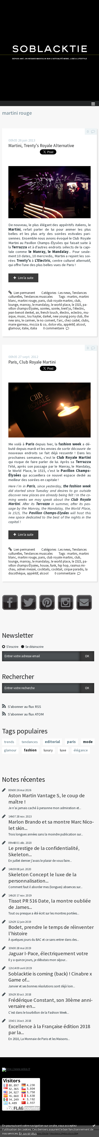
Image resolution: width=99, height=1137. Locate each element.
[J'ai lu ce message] (94, 1125)
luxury (48, 750)
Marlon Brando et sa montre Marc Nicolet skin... (51, 825)
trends (9, 742)
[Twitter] (28, 602)
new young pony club (67, 316)
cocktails (43, 569)
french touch (49, 312)
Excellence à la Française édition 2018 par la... (49, 1029)
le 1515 (76, 305)
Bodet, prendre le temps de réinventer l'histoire (51, 930)
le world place (60, 305)
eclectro (76, 312)
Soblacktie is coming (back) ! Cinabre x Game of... (50, 976)
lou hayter (34, 316)
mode (88, 742)
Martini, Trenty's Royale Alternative (41, 145)
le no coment (46, 320)
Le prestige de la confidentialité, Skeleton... (43, 851)
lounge (13, 305)
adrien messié (26, 569)
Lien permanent (24, 293)
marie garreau (18, 324)
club (77, 300)
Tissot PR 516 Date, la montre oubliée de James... (49, 903)
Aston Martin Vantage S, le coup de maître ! (46, 798)
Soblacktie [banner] (49, 50)
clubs (84, 320)
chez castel (71, 320)
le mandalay (40, 305)
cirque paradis (73, 569)
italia (33, 328)
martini (72, 296)
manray (25, 305)
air (37, 312)
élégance (81, 750)
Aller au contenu (13, 4)
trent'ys (66, 308)
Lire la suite (25, 278)
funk (53, 565)
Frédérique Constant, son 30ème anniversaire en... (50, 1003)
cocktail (56, 569)
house (44, 565)
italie (25, 328)
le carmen (28, 320)
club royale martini (60, 300)
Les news (64, 293)
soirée (55, 308)
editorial (52, 742)
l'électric (78, 308)
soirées (45, 308)
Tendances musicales (38, 296)
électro (64, 312)
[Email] (84, 602)
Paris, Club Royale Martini (32, 362)
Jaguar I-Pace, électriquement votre (48, 953)
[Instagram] (65, 602)
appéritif (68, 324)
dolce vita (55, 324)
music (21, 316)
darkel (47, 316)
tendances (30, 742)
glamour (14, 328)
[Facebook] (10, 602)
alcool (80, 324)
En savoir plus (28, 1133)
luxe (63, 750)
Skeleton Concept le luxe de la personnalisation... (42, 877)
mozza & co (37, 324)
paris (41, 300)
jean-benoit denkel (21, 312)
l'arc (60, 320)
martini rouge (27, 300)
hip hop (63, 565)
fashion (30, 750)
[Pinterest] (47, 602)
